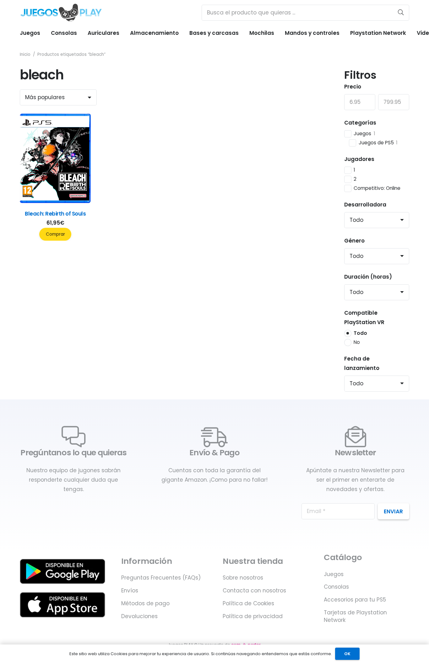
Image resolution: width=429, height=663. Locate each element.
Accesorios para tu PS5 (355, 599)
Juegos (334, 574)
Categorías (360, 122)
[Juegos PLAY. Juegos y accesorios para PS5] (61, 12)
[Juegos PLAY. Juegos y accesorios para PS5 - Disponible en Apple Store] (62, 605)
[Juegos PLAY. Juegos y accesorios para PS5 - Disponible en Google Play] (62, 571)
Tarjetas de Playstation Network (355, 616)
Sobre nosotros (243, 577)
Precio (352, 86)
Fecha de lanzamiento (361, 363)
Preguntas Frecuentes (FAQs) (161, 577)
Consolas (336, 587)
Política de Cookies (248, 603)
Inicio (25, 54)
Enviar (393, 511)
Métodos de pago (145, 603)
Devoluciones (139, 616)
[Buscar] (401, 12)
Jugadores (359, 159)
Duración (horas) (368, 277)
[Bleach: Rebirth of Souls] (55, 201)
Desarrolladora (365, 204)
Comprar (55, 234)
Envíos (129, 590)
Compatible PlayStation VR (364, 317)
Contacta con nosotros (254, 590)
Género (354, 240)
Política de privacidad (253, 616)
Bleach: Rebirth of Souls (55, 213)
